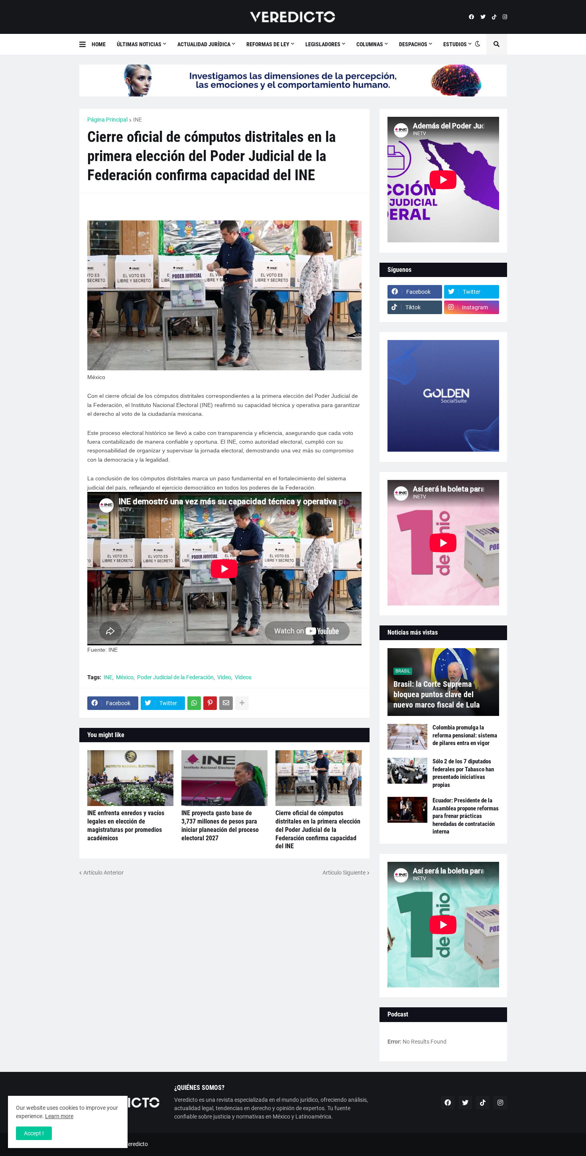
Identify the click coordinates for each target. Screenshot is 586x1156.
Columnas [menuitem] (369, 44)
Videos (243, 677)
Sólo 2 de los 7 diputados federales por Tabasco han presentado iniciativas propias (463, 773)
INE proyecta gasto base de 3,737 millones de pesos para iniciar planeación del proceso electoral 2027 (220, 825)
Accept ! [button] (34, 1133)
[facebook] (471, 17)
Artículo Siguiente (344, 872)
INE (137, 119)
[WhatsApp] (194, 703)
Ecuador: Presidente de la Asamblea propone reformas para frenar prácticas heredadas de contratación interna (466, 816)
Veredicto (136, 1144)
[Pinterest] (210, 703)
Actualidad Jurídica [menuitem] (203, 44)
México (125, 677)
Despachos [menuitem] (413, 44)
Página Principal (107, 119)
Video (224, 677)
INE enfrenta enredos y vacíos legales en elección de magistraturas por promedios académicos (125, 825)
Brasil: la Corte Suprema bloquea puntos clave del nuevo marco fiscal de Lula (436, 694)
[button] (85, 44)
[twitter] (483, 17)
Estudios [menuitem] (455, 44)
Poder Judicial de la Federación (175, 677)
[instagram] (505, 17)
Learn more (59, 1116)
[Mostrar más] (242, 703)
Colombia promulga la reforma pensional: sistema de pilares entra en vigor (465, 735)
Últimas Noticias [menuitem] (139, 44)
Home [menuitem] (99, 44)
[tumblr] (494, 17)
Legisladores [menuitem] (322, 44)
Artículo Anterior (103, 872)
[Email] (226, 703)
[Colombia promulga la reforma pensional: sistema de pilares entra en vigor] (407, 737)
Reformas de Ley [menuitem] (267, 44)
